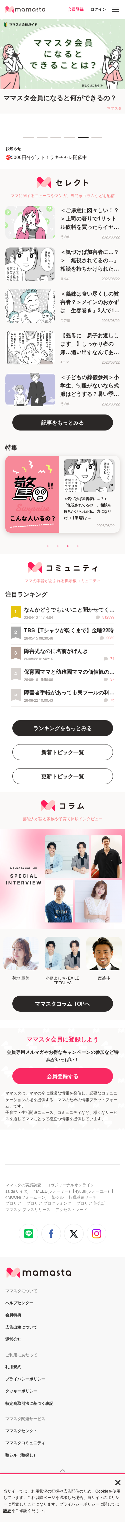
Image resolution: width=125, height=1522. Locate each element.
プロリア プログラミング (48, 1203)
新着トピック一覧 (62, 752)
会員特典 (13, 1315)
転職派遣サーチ (83, 1197)
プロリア (13, 1203)
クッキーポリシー (21, 1391)
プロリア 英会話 (90, 1203)
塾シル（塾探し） (21, 1455)
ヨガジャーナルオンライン (70, 1184)
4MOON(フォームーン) (26, 1197)
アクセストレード (71, 1209)
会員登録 (76, 9)
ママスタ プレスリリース (27, 1209)
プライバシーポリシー (25, 1379)
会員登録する (63, 1076)
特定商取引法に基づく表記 (29, 1403)
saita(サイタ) (17, 1191)
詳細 (7, 1510)
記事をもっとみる (62, 422)
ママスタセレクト (21, 1430)
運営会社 (13, 1339)
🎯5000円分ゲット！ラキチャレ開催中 (46, 157)
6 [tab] (94, 140)
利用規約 (13, 1366)
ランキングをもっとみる (62, 728)
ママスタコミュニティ (25, 1443)
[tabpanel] (62, 66)
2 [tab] (40, 140)
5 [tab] (81, 140)
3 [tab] (53, 140)
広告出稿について (21, 1327)
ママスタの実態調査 (23, 1184)
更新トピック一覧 (62, 776)
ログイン (98, 9)
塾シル (58, 1197)
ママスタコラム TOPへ (62, 1003)
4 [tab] (67, 140)
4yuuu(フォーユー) (92, 1191)
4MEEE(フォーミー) (52, 1191)
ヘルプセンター (19, 1303)
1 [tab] (26, 140)
